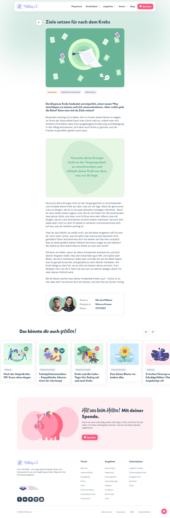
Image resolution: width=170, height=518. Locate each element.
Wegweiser (76, 6)
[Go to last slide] (146, 332)
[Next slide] (152, 332)
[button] (93, 6)
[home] (27, 6)
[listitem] (53, 363)
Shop (132, 6)
